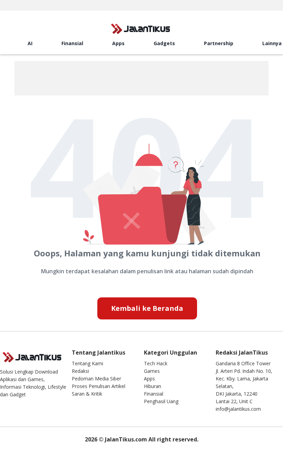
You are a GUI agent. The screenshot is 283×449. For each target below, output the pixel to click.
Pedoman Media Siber (96, 378)
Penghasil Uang (161, 401)
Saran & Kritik (87, 393)
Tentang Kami (87, 363)
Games (152, 371)
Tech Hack (155, 363)
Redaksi (80, 371)
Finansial (72, 43)
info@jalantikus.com (238, 409)
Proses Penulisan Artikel (98, 386)
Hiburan (152, 386)
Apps (118, 43)
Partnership (218, 43)
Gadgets (164, 43)
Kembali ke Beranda (147, 308)
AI (30, 43)
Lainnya (272, 43)
